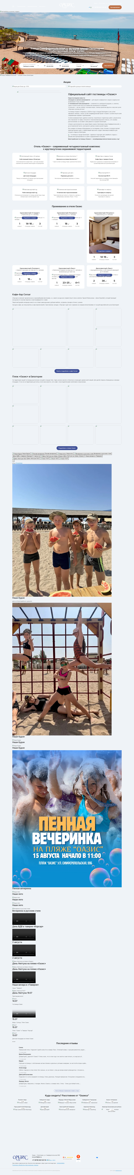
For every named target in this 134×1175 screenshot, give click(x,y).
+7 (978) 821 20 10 (99, 7)
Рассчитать (108, 65)
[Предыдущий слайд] (13, 1041)
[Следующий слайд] (14, 1041)
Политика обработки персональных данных (25, 1165)
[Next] (14, 463)
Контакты (42, 6)
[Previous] (13, 463)
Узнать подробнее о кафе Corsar (67, 371)
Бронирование (32, 6)
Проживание (21, 6)
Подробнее (19, 463)
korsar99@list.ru (37, 1157)
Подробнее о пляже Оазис (67, 448)
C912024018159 (60, 1163)
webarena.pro (118, 1170)
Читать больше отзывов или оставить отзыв (67, 1090)
